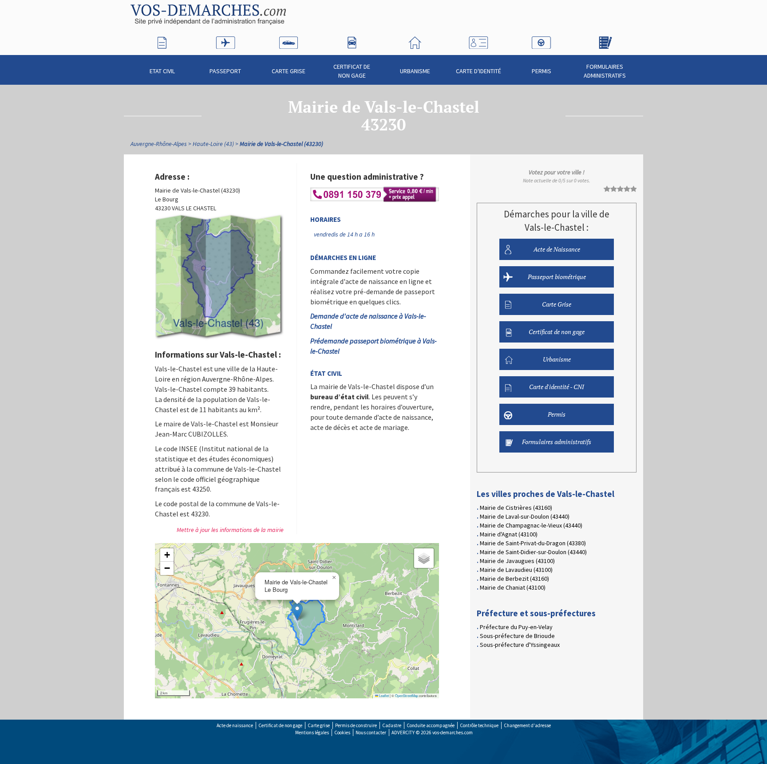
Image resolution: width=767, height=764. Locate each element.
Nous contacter (371, 732)
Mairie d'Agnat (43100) (509, 534)
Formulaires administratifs (605, 71)
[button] (297, 612)
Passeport (225, 71)
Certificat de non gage (351, 71)
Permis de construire (356, 725)
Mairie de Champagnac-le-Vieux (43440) (531, 525)
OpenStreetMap (406, 695)
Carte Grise (288, 71)
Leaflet (383, 695)
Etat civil (162, 71)
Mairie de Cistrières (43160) (516, 508)
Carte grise (319, 725)
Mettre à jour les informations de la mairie (230, 530)
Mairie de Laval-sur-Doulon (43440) (524, 516)
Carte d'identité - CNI (556, 386)
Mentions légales (312, 732)
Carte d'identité (478, 71)
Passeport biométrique (557, 276)
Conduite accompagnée (431, 725)
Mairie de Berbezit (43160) (514, 579)
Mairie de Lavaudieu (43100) (516, 570)
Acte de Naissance (557, 249)
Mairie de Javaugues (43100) (517, 561)
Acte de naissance (235, 725)
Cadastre (391, 725)
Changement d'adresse (527, 725)
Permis (541, 71)
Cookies (342, 732)
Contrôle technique (479, 725)
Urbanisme (415, 71)
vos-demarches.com (452, 732)
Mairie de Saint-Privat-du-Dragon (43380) (533, 543)
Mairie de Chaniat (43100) (513, 587)
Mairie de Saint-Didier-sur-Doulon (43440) (533, 552)
